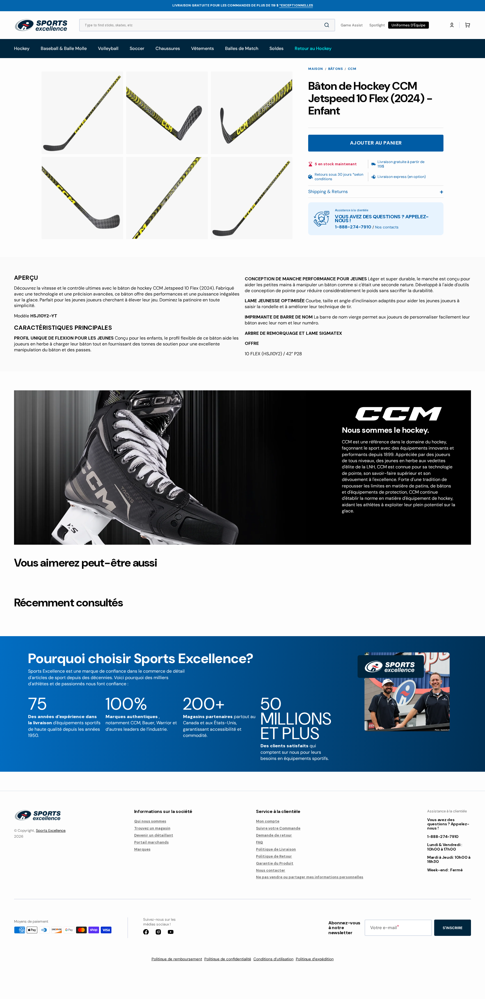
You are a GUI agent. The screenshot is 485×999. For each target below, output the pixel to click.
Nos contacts (387, 227)
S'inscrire (453, 927)
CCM (352, 69)
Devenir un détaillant (153, 835)
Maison (315, 69)
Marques (142, 849)
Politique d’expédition (315, 959)
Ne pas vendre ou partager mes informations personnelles (309, 877)
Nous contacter (270, 870)
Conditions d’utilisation (273, 959)
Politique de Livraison (276, 849)
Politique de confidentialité (227, 959)
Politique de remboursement (177, 959)
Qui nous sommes (150, 821)
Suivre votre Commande (278, 828)
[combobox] (207, 25)
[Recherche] (328, 25)
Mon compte (267, 821)
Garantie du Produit (274, 863)
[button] (452, 25)
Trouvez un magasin (152, 828)
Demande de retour (274, 835)
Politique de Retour (274, 856)
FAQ (259, 842)
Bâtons (335, 69)
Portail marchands (151, 842)
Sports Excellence (50, 830)
